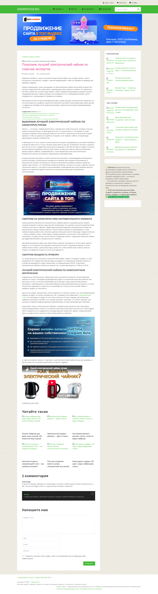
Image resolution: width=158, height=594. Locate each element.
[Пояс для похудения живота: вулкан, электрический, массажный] (58, 451)
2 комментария (44, 74)
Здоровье (58, 9)
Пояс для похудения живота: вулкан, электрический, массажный (58, 463)
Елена (26, 494)
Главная (25, 57)
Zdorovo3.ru (28, 9)
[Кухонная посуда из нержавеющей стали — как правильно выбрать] (33, 451)
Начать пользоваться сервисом (118, 197)
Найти (139, 9)
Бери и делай (106, 9)
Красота (73, 9)
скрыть (38, 112)
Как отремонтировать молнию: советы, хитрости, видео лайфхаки (83, 436)
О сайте (134, 3)
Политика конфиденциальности (68, 589)
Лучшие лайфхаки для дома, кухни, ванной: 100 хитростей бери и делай (32, 436)
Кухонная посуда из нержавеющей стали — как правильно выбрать (33, 463)
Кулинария (88, 9)
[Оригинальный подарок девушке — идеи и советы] (58, 423)
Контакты (122, 3)
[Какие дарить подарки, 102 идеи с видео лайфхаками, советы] (83, 451)
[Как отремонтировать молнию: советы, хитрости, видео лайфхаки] (83, 423)
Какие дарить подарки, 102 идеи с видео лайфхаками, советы (83, 463)
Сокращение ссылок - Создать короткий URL (34, 577)
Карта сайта (109, 3)
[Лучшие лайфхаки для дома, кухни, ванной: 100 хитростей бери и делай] (33, 423)
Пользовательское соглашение (91, 589)
